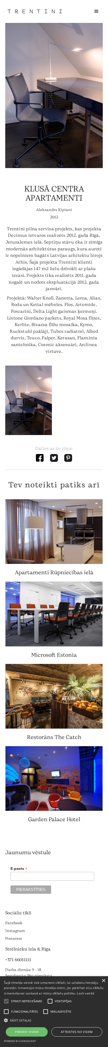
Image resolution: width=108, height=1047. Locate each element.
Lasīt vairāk (85, 993)
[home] (34, 11)
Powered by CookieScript (20, 1041)
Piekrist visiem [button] (26, 1032)
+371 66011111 (18, 959)
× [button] (103, 981)
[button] (96, 11)
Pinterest (13, 938)
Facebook (14, 923)
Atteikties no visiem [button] (77, 1032)
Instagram (15, 931)
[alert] (54, 1011)
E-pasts (18, 868)
